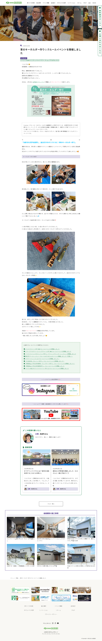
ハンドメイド (37, 60)
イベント (23, 58)
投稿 (17, 578)
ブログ (85, 3)
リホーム (79, 3)
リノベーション (71, 3)
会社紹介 (53, 3)
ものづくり (30, 60)
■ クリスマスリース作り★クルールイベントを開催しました (41, 349)
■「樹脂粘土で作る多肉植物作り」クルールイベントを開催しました (44, 366)
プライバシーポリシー (51, 614)
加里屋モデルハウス (39, 82)
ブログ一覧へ (51, 504)
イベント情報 (46, 3)
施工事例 (38, 3)
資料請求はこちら (100, 18)
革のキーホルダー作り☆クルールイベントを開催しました (33, 578)
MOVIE (94, 3)
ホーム (12, 578)
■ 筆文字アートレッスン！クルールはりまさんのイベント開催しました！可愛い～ (48, 356)
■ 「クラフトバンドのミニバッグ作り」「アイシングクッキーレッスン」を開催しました (50, 354)
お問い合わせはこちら (100, 43)
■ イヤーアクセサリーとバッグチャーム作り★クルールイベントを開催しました (47, 351)
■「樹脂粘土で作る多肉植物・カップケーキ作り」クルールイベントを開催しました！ (49, 363)
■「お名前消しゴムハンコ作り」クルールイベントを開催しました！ (44, 361)
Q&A (89, 3)
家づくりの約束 (31, 3)
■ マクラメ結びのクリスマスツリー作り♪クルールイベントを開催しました (46, 368)
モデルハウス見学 (61, 3)
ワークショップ (46, 60)
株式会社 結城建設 (92, 638)
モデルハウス (55, 60)
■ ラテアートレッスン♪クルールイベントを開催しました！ (41, 359)
